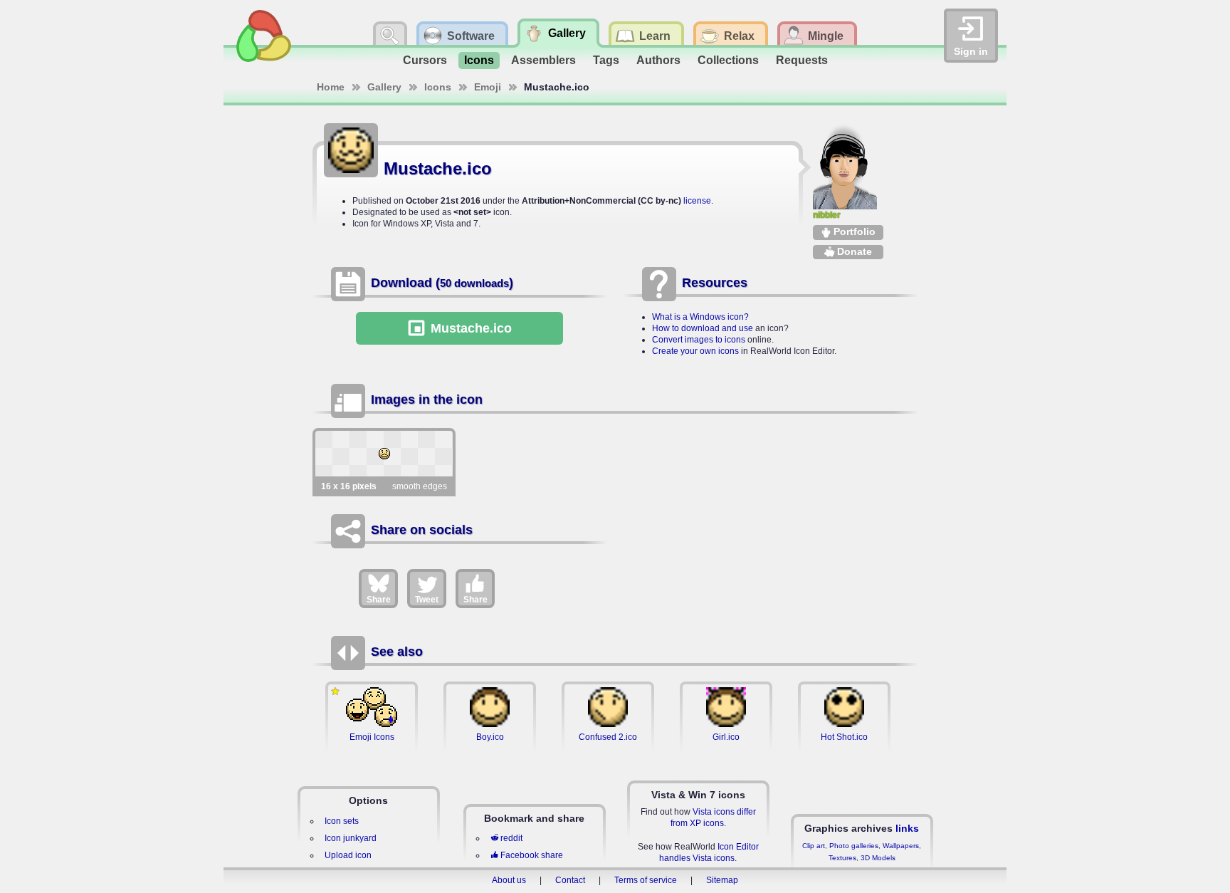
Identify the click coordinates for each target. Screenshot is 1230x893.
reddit (511, 838)
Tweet (426, 600)
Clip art (813, 846)
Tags (606, 60)
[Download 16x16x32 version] (384, 453)
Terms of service (645, 880)
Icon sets (342, 821)
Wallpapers (901, 846)
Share (379, 600)
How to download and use (702, 328)
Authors (658, 60)
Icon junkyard (351, 838)
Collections (728, 60)
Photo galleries (853, 846)
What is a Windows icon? (700, 317)
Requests (802, 60)
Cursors (425, 60)
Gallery (384, 87)
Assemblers (543, 60)
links (907, 828)
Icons (479, 60)
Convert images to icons (698, 340)
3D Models (878, 858)
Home (331, 87)
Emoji (487, 87)
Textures (842, 858)
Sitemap (722, 880)
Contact (570, 880)
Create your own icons (695, 351)
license (697, 201)
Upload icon (348, 855)
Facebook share (531, 855)
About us (509, 880)
